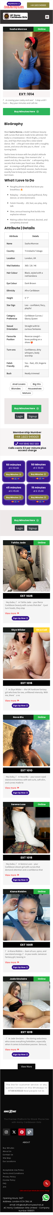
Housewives (35, 388)
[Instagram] (6, 1132)
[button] (47, 17)
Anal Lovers (18, 384)
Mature (26, 393)
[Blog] (29, 1132)
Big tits (37, 384)
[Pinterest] (21, 1132)
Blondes (16, 388)
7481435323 (16, 1090)
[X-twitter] (14, 1132)
